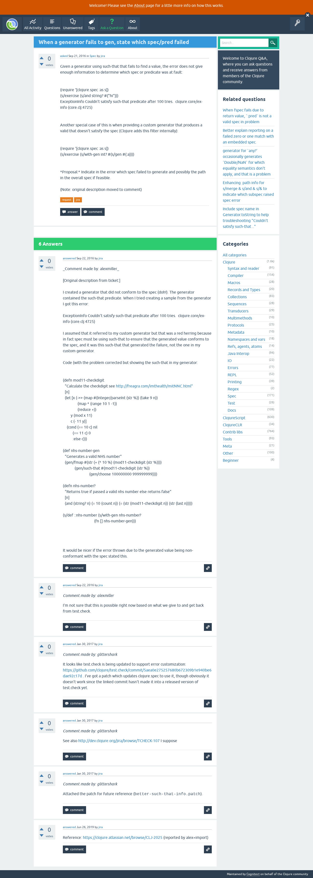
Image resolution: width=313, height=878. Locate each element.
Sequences (237, 304)
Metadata (236, 332)
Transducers (238, 311)
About (139, 5)
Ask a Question (112, 28)
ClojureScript (234, 418)
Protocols (236, 325)
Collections (237, 297)
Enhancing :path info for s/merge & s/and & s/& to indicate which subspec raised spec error (248, 191)
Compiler (236, 275)
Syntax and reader (243, 268)
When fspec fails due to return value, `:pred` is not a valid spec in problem (247, 116)
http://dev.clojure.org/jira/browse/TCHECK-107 (119, 740)
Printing (235, 382)
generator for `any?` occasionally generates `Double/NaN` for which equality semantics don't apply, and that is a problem (247, 162)
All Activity (32, 28)
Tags (91, 28)
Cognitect (253, 874)
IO (230, 360)
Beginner (231, 460)
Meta (227, 446)
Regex (233, 389)
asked (64, 56)
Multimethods (240, 318)
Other (228, 453)
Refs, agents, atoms (245, 346)
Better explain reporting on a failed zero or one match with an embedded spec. (248, 136)
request (66, 199)
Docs (232, 410)
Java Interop (238, 353)
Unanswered (72, 28)
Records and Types (244, 289)
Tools (227, 439)
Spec (93, 56)
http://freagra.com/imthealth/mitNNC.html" (154, 386)
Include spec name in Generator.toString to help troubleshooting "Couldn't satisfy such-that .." (246, 218)
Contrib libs (233, 432)
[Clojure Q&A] (12, 24)
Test (231, 403)
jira (78, 199)
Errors (233, 367)
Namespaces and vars (246, 339)
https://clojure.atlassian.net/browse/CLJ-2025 (122, 837)
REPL (232, 375)
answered (69, 258)
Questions (52, 28)
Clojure (229, 262)
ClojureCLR (232, 425)
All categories (234, 255)
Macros (234, 282)
